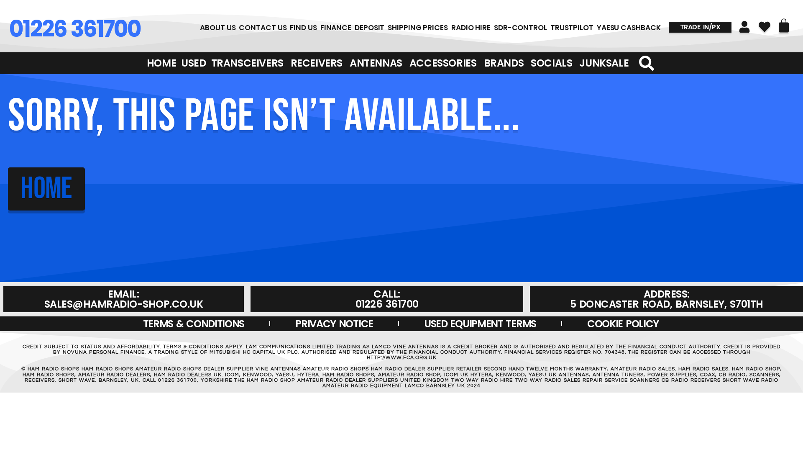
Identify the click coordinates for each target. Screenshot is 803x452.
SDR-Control (520, 27)
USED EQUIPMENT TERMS (480, 324)
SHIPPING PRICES (418, 27)
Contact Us (262, 27)
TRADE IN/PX (700, 27)
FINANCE (335, 27)
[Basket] (783, 25)
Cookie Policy (623, 324)
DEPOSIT (369, 27)
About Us (217, 27)
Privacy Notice (334, 324)
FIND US (303, 27)
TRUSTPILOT (571, 27)
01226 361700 (75, 29)
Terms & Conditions (194, 324)
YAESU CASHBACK (629, 27)
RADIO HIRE (471, 27)
